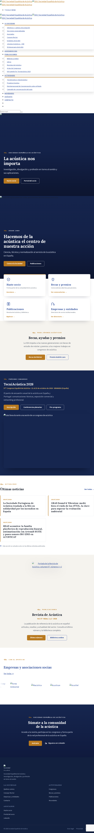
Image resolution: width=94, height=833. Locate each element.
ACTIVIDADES (10, 75)
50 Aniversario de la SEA (15, 47)
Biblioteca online (57, 637)
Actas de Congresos (14, 68)
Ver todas (89, 489)
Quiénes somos (9, 789)
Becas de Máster (35, 357)
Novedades (53, 800)
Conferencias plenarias (33, 407)
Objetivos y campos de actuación (18, 28)
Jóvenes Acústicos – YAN (15, 44)
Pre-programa (55, 407)
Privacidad (79, 829)
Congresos (52, 789)
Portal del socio (30, 181)
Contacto (7, 800)
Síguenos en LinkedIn (56, 743)
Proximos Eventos (13, 83)
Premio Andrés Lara (57, 357)
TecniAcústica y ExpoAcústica (17, 80)
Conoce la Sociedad (14, 263)
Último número (36, 637)
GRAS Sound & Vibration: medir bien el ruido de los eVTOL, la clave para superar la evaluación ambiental (70, 507)
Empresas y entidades (11, 797)
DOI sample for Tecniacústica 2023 (19, 71)
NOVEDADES (9, 93)
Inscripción (11, 407)
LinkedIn (7, 818)
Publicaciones (35, 263)
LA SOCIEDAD (10, 23)
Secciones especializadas (16, 31)
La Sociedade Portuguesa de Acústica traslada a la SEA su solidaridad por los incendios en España (21, 507)
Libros (9, 62)
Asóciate (8, 97)
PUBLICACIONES (11, 54)
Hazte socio (11, 181)
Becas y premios (54, 793)
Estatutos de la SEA (13, 41)
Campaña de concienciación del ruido (19, 89)
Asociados (10, 34)
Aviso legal (70, 829)
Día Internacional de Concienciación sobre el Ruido (24, 86)
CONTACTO (9, 100)
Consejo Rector (12, 37)
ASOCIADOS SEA (11, 51)
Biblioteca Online (13, 59)
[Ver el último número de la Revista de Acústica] (47, 583)
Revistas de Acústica (14, 65)
